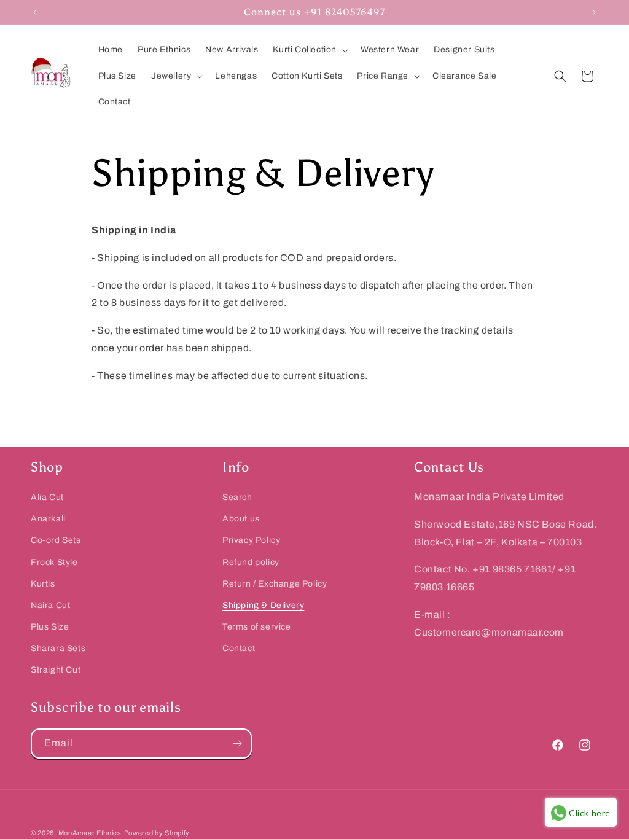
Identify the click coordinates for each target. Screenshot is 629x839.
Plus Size (50, 626)
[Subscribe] (237, 743)
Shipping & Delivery (263, 605)
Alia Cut (47, 497)
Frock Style (54, 562)
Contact (238, 648)
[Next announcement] (594, 12)
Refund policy (250, 562)
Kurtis (43, 583)
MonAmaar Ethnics (90, 833)
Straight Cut (55, 669)
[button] (309, 50)
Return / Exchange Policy (274, 583)
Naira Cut (50, 605)
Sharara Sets (58, 648)
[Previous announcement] (35, 12)
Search (237, 497)
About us (241, 518)
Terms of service (256, 626)
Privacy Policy (251, 540)
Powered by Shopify (157, 833)
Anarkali (48, 518)
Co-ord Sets (56, 540)
